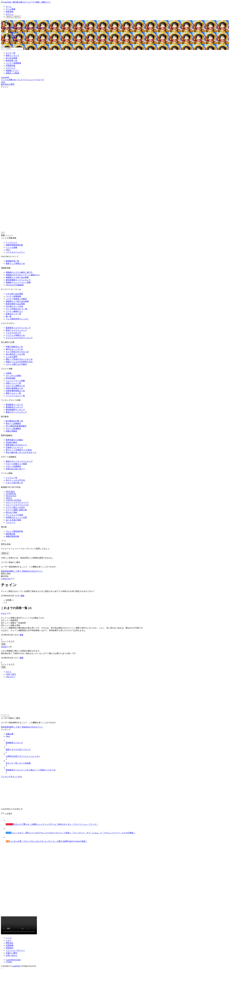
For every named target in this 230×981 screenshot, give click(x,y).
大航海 (9, 373)
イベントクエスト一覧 (15, 396)
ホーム (9, 7)
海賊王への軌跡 (12, 73)
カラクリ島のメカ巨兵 (15, 507)
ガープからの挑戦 (13, 376)
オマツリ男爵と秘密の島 (16, 510)
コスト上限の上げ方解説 (16, 364)
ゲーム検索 (10, 9)
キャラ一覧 (10, 53)
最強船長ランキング (14, 405)
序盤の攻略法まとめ (14, 347)
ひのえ (4, 613)
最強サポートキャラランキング (19, 461)
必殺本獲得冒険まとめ (15, 391)
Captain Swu (6, 579)
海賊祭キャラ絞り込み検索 (17, 277)
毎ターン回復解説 (13, 423)
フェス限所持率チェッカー (17, 319)
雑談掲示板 (10, 534)
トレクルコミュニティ (15, 252)
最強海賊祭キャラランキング (18, 280)
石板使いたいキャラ (14, 447)
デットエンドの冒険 (14, 515)
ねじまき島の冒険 (13, 520)
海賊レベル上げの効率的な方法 (19, 362)
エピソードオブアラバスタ (17, 505)
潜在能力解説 (11, 442)
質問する (5, 553)
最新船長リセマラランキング (18, 328)
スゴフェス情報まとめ (15, 335)
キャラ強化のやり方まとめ (17, 352)
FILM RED (10, 491)
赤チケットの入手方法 (15, 480)
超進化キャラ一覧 (13, 314)
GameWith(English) (13, 960)
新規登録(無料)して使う (11, 571)
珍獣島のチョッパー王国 (16, 517)
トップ (9, 938)
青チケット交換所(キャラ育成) (19, 450)
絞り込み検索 (11, 58)
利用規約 (9, 948)
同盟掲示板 (10, 66)
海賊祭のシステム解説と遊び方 (19, 272)
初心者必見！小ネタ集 (15, 354)
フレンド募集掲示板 (14, 531)
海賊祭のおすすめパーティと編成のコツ (23, 275)
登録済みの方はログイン (32, 571)
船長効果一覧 (11, 60)
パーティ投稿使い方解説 (16, 299)
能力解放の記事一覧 (14, 421)
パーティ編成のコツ (14, 311)
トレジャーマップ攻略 (15, 381)
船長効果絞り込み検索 (15, 304)
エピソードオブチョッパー (17, 502)
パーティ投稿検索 (13, 63)
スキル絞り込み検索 (14, 294)
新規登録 (9, 12)
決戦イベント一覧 (13, 383)
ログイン (9, 14)
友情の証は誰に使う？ (15, 469)
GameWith (16, 966)
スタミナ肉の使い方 (14, 483)
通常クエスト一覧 (13, 393)
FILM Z (9, 498)
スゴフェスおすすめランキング (19, 338)
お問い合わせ (11, 955)
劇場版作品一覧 (12, 261)
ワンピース (10, 522)
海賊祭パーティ (12, 71)
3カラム (17, 17)
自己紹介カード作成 (14, 306)
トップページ (11, 242)
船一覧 (9, 316)
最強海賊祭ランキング (15, 410)
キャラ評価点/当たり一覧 (16, 309)
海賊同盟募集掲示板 (14, 245)
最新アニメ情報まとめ (15, 263)
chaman (4, 647)
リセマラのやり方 (13, 333)
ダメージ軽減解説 (13, 428)
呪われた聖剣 (11, 512)
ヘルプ (9, 940)
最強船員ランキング (14, 407)
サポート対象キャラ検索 (16, 464)
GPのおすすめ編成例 (15, 285)
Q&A (8, 250)
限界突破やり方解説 (14, 440)
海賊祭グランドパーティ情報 (18, 282)
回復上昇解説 (11, 431)
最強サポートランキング (16, 412)
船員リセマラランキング (16, 330)
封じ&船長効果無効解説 (16, 426)
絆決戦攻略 (10, 378)
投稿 (3, 644)
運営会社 (9, 943)
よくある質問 (11, 357)
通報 (22, 596)
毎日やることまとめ (14, 349)
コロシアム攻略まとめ (15, 386)
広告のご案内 (11, 953)
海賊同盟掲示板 (12, 536)
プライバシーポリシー (15, 950)
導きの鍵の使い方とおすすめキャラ (21, 452)
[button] (117, 40)
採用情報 (9, 945)
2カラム (9, 17)
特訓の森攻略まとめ (14, 388)
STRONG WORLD (13, 500)
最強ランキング (12, 55)
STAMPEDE (11, 494)
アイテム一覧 (11, 478)
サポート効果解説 (13, 466)
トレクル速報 (11, 247)
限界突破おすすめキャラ (16, 445)
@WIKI (9, 962)
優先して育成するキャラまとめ (19, 359)
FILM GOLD (11, 496)
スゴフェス (10, 68)
